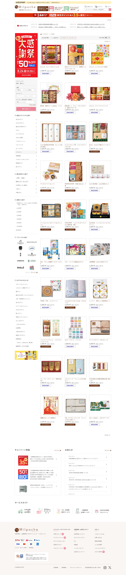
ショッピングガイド (100, 548)
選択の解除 (33, 104)
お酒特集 (18, 328)
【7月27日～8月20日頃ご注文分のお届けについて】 (91, 24)
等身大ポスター (58, 544)
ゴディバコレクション (22, 284)
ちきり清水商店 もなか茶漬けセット (99, 184)
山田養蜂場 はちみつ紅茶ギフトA (98, 262)
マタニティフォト (58, 548)
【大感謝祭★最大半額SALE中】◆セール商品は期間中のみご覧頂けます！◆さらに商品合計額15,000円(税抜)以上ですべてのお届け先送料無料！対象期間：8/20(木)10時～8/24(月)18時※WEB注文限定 (42, 475)
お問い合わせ (98, 537)
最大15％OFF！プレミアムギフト (25, 295)
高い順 (74, 38)
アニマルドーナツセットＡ (47, 184)
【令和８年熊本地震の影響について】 (48, 24)
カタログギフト (20, 309)
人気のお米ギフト (20, 331)
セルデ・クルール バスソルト (73, 340)
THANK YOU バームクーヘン (49, 301)
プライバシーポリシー (76, 567)
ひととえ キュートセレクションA (49, 67)
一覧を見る (56, 450)
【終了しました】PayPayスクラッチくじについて (81, 465)
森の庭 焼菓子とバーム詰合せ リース (51, 106)
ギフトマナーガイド (79, 537)
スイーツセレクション (22, 306)
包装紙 (76, 544)
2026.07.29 (34, 24)
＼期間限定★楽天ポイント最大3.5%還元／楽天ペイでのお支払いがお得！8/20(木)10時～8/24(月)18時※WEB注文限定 (41, 459)
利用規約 (64, 567)
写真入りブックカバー (22, 317)
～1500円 (52, 34)
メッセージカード (78, 548)
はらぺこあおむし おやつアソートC (99, 418)
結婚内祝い (19, 339)
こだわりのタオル (20, 324)
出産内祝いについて (79, 534)
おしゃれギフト (20, 320)
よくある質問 (98, 544)
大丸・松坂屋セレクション (23, 299)
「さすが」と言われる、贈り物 (24, 342)
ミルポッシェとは (99, 534)
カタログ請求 (98, 551)
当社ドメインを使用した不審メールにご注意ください (91, 27)
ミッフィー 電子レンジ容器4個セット (99, 301)
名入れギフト (19, 302)
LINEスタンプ (57, 534)
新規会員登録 (98, 541)
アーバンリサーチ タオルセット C (98, 340)
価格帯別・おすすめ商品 (22, 346)
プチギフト (45, 34)
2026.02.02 (73, 27)
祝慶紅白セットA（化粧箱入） (48, 418)
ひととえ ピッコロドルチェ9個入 (98, 67)
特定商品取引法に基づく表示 (93, 567)
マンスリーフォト (58, 537)
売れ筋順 (63, 38)
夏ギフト (18, 291)
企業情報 (55, 567)
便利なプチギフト (20, 335)
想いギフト (19, 313)
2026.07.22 (73, 24)
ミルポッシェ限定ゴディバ (23, 288)
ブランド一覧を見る (30, 272)
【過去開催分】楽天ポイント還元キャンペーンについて (83, 458)
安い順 (68, 38)
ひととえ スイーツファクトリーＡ (98, 106)
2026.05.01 (34, 27)
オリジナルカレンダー (59, 541)
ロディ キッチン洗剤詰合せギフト (74, 262)
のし (75, 541)
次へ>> (108, 41)
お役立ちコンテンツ (79, 551)
